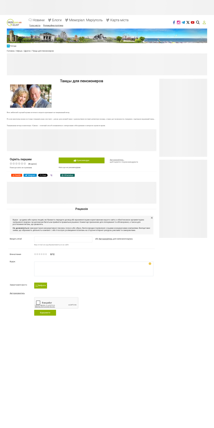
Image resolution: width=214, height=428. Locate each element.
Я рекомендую (82, 160)
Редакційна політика (53, 25)
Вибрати (42, 285)
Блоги (57, 20)
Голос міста (34, 25)
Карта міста (119, 20)
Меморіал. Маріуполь (86, 20)
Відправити (45, 313)
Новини (39, 20)
